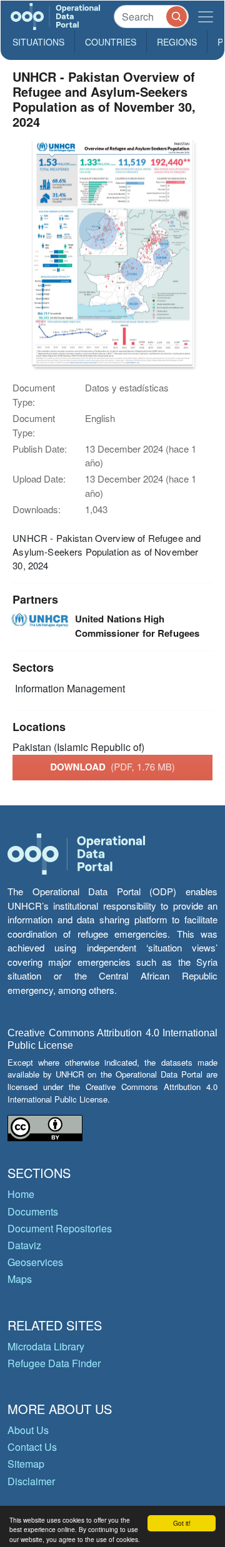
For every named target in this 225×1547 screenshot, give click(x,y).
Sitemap (26, 1463)
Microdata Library (46, 1346)
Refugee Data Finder (54, 1363)
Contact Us (32, 1447)
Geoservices (35, 1262)
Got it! (182, 1523)
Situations (38, 42)
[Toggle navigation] (205, 16)
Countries (110, 42)
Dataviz (24, 1245)
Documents (33, 1211)
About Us (28, 1430)
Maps (20, 1279)
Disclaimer (31, 1481)
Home (21, 1194)
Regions (177, 42)
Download (112, 767)
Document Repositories (60, 1228)
